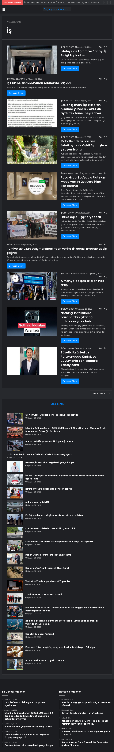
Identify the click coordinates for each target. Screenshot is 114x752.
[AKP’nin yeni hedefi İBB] (15, 506)
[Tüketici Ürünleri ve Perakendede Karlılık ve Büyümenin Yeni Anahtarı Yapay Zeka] (32, 361)
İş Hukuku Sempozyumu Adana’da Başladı (39, 83)
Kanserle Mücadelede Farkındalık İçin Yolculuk (50, 528)
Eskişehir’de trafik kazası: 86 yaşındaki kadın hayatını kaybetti (59, 541)
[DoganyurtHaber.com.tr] (57, 9)
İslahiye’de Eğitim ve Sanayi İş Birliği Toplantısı (83, 53)
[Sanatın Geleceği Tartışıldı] (15, 638)
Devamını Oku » (70, 68)
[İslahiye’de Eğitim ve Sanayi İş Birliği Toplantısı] (32, 60)
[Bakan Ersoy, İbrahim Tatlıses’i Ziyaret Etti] (15, 558)
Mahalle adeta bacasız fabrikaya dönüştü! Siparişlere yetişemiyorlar (84, 145)
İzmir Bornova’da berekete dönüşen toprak (48, 488)
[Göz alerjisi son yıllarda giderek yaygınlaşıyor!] (15, 466)
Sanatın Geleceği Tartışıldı (39, 633)
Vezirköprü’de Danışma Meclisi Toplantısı (48, 581)
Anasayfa (13, 22)
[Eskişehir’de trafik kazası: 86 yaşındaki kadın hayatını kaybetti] (15, 545)
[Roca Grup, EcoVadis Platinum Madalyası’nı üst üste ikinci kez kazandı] (32, 186)
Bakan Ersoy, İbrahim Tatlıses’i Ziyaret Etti (48, 554)
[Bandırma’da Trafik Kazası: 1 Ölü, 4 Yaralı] (15, 572)
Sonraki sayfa (98, 393)
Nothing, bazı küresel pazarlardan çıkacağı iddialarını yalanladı (77, 317)
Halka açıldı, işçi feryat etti (81, 217)
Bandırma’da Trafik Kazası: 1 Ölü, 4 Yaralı (47, 568)
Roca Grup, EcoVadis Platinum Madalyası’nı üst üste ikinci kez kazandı (83, 181)
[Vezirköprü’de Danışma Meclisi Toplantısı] (15, 585)
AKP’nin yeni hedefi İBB (37, 502)
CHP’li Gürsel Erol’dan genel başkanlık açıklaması (52, 414)
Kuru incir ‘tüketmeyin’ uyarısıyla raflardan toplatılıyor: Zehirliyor (60, 647)
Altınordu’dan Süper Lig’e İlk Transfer (45, 660)
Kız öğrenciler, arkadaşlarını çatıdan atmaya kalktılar (54, 515)
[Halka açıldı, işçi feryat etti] (32, 225)
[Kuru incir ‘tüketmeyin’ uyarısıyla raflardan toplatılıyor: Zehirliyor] (15, 651)
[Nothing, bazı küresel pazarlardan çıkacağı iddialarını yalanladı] (32, 321)
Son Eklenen (57, 403)
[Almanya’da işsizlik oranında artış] (32, 286)
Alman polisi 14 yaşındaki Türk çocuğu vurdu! (45, 2)
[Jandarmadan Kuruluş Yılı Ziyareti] (15, 598)
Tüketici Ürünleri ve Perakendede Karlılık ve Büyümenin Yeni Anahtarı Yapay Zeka (80, 358)
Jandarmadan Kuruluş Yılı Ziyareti (43, 594)
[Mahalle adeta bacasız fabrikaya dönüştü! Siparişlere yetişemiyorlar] (32, 150)
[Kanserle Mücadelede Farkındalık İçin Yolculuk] (15, 532)
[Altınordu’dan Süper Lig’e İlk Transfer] (15, 664)
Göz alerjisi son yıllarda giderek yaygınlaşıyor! (50, 462)
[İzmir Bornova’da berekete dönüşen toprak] (15, 492)
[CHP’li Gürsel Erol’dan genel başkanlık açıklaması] (15, 418)
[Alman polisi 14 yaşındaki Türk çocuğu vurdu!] (15, 445)
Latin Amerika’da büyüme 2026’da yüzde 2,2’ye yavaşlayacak (40, 454)
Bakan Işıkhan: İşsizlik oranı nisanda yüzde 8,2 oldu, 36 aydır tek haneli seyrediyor (81, 109)
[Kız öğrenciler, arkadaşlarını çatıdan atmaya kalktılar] (15, 519)
